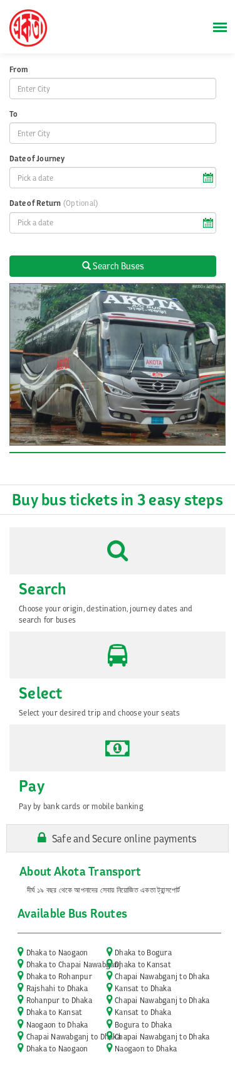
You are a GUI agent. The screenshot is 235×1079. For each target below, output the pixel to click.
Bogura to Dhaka (143, 1024)
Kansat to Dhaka (143, 988)
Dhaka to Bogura (143, 952)
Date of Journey (37, 158)
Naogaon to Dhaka (57, 1024)
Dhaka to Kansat (143, 964)
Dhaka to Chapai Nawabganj (73, 964)
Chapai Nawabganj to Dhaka (162, 976)
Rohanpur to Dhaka (59, 1000)
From (18, 69)
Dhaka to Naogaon (57, 952)
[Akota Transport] (28, 30)
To (13, 114)
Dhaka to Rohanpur (59, 976)
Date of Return (53, 203)
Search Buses (117, 265)
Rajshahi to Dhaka (57, 988)
